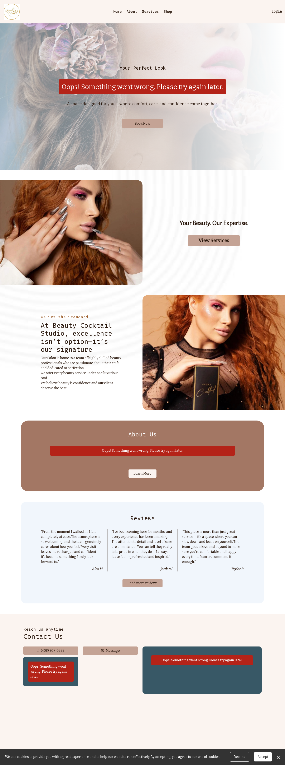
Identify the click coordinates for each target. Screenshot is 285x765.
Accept (262, 757)
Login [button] (277, 11)
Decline (240, 757)
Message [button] (113, 651)
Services (150, 12)
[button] (50, 650)
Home (117, 12)
